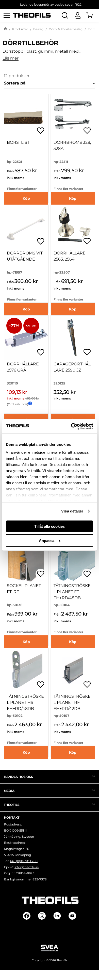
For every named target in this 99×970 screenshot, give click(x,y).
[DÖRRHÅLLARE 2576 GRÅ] (26, 338)
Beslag (38, 29)
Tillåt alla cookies (49, 526)
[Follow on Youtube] (72, 915)
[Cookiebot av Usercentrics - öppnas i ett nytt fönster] (71, 426)
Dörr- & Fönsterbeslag (65, 29)
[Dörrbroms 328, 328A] (73, 116)
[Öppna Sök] (64, 15)
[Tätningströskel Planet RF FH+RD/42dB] (73, 670)
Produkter (20, 29)
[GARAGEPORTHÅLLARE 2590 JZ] (73, 338)
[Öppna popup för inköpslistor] (41, 130)
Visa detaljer (72, 511)
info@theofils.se (26, 867)
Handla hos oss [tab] (18, 777)
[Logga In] (77, 15)
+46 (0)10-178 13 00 (24, 861)
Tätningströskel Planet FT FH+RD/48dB (72, 591)
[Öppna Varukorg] (92, 15)
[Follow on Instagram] (42, 915)
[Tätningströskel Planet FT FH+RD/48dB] (73, 559)
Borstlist (18, 142)
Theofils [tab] (12, 805)
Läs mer (11, 58)
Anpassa (46, 540)
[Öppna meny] (6, 15)
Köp (26, 198)
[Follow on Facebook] (26, 915)
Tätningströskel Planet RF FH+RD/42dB (72, 702)
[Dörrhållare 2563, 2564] (73, 227)
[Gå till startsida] (5, 29)
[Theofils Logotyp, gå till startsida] (32, 15)
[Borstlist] (26, 116)
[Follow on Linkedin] (57, 915)
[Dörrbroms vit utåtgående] (26, 227)
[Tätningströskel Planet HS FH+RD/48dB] (26, 670)
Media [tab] (9, 791)
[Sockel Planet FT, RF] (26, 559)
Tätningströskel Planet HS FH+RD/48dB (25, 702)
